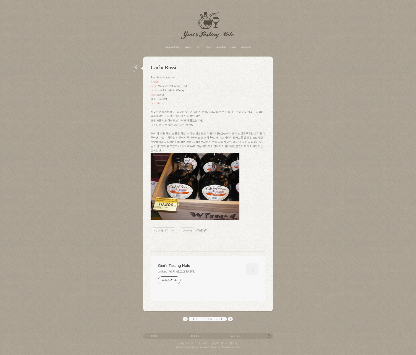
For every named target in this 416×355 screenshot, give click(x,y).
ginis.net (246, 47)
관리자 (224, 343)
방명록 (215, 343)
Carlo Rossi (163, 67)
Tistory (237, 347)
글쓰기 (233, 343)
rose (233, 47)
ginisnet (179, 347)
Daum (205, 347)
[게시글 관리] (172, 231)
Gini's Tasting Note (208, 25)
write (188, 47)
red (198, 47)
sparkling (221, 47)
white (208, 47)
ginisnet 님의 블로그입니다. (176, 271)
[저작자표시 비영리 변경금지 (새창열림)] (202, 231)
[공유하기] (167, 231)
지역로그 (184, 343)
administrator (172, 47)
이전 (185, 319)
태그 (193, 343)
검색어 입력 (235, 336)
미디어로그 (204, 343)
